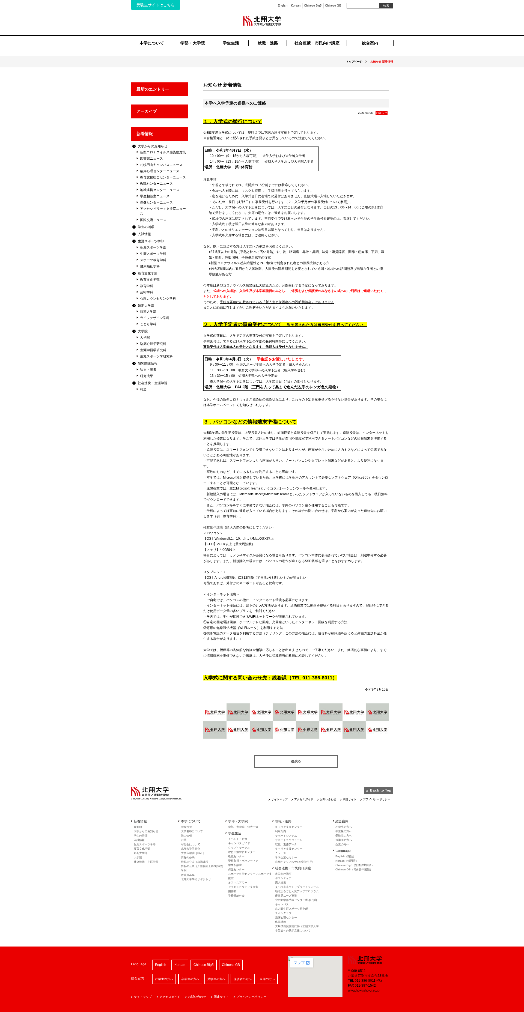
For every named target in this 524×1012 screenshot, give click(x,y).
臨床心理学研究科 (153, 344)
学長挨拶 (186, 826)
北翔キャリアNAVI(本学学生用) (294, 861)
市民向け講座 (283, 873)
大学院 (143, 331)
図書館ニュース (151, 158)
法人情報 (186, 835)
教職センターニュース (156, 184)
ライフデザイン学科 (154, 318)
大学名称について (192, 831)
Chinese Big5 (312, 5)
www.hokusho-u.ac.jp (364, 990)
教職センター (236, 856)
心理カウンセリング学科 (158, 298)
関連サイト (349, 799)
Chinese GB (333, 5)
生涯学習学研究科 (153, 350)
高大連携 (280, 882)
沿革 (183, 839)
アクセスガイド (303, 799)
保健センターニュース (156, 202)
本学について (151, 43)
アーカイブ (146, 111)
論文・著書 (148, 370)
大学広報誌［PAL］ (193, 853)
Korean (295, 5)
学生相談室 (235, 865)
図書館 (232, 891)
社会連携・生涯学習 (152, 383)
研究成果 (146, 376)
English (282, 5)
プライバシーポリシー (376, 799)
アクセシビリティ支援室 (243, 886)
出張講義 (280, 921)
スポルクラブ (283, 913)
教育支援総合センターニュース (163, 177)
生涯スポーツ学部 (151, 241)
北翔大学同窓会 (190, 848)
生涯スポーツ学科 (153, 254)
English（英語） (345, 856)
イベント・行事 (237, 838)
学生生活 (231, 43)
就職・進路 (268, 43)
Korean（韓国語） (346, 860)
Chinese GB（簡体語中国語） (354, 869)
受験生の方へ (343, 835)
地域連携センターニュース (159, 190)
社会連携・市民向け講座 (317, 43)
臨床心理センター (286, 917)
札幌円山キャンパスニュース (161, 165)
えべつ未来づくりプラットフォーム (297, 886)
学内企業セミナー (286, 857)
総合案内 (370, 43)
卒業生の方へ (343, 831)
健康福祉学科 (150, 266)
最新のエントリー (152, 89)
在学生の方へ (343, 826)
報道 (143, 389)
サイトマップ (279, 799)
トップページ (354, 61)
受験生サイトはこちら (155, 5)
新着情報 (144, 133)
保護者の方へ (343, 839)
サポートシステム (286, 835)
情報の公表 (188, 857)
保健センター (236, 869)
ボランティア (283, 878)
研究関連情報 (147, 363)
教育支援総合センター (241, 851)
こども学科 (148, 324)
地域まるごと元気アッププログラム (297, 891)
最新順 (138, 826)
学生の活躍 (146, 227)
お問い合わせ (328, 799)
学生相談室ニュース (154, 196)
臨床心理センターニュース (159, 171)
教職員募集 (188, 874)
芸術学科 (146, 292)
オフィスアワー (237, 882)
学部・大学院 (192, 43)
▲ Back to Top (378, 790)
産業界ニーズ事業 (286, 895)
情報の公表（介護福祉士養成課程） (203, 866)
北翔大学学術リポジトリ (196, 879)
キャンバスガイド (239, 843)
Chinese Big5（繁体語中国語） (354, 865)
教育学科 (146, 286)
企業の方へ (342, 844)
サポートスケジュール (288, 839)
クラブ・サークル (239, 847)
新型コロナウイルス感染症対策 (163, 152)
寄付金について (190, 844)
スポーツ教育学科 (153, 260)
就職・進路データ (286, 844)
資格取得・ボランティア (243, 860)
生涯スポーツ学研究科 (156, 356)
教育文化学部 (147, 273)
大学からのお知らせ (152, 146)
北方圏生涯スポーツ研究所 (291, 908)
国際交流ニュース (153, 220)
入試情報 (144, 234)
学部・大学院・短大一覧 (243, 826)
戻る (297, 761)
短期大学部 (146, 306)
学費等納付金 (236, 895)
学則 (183, 870)
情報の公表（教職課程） (196, 861)
